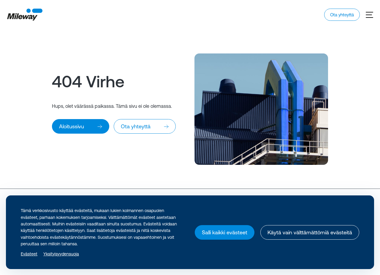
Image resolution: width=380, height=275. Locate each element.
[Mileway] (24, 15)
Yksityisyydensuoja (61, 254)
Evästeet (29, 254)
